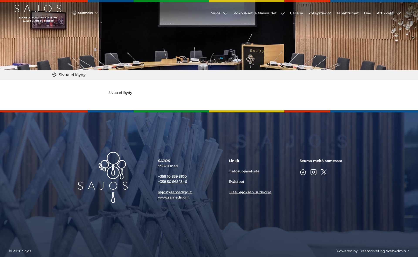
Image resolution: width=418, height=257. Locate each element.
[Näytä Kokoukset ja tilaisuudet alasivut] (282, 13)
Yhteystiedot (319, 13)
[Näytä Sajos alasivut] (225, 13)
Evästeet (236, 182)
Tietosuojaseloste (244, 171)
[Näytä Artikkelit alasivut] (398, 13)
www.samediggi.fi (174, 197)
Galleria (296, 13)
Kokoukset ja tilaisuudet (255, 13)
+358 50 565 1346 (172, 182)
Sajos (215, 13)
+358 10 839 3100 (172, 176)
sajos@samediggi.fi (175, 192)
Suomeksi (86, 13)
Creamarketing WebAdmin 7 (384, 251)
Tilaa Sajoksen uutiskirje (250, 192)
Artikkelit (385, 13)
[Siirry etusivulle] (38, 13)
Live (367, 13)
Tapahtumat (347, 13)
